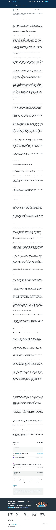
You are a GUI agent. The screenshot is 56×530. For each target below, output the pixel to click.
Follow (19, 9)
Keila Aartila (19, 467)
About (17, 513)
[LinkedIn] (44, 523)
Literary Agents (42, 515)
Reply (14, 460)
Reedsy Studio (34, 513)
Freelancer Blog (26, 519)
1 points (17, 457)
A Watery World (22, 14)
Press (17, 515)
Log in (46, 1)
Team (17, 514)
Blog (25, 513)
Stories (33, 1)
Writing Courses (26, 515)
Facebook (24, 507)
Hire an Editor (10, 514)
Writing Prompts (42, 514)
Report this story (15, 444)
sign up (17, 453)
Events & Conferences (27, 516)
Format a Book (34, 516)
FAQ (8, 526)
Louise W (20, 472)
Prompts (29, 1)
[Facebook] (46, 523)
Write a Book (34, 514)
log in (20, 453)
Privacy (13, 526)
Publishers (41, 516)
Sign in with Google (18, 507)
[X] (42, 523)
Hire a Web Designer (11, 520)
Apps (18, 1)
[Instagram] (43, 523)
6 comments (41, 9)
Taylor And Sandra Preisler (21, 457)
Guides (25, 514)
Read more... (15, 485)
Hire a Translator (10, 519)
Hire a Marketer (10, 516)
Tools (39, 1)
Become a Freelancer (19, 516)
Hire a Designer (10, 515)
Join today (10, 507)
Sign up (43, 1)
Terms (11, 526)
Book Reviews (42, 513)
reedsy (12, 1)
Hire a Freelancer (10, 513)
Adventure (17, 11)
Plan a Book (34, 515)
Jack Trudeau (20, 463)
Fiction (14, 11)
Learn (37, 1)
